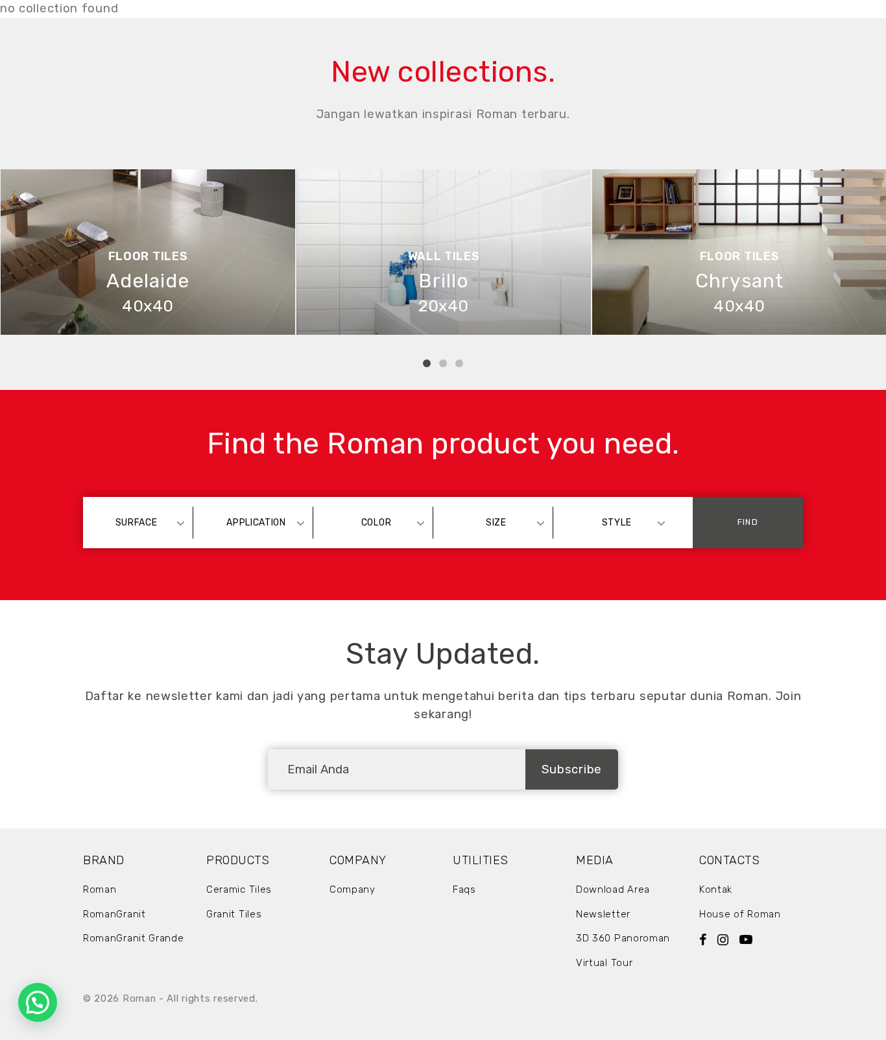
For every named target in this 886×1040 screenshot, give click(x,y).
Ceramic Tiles (239, 889)
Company (352, 889)
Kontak (715, 889)
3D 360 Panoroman (623, 938)
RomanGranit (114, 914)
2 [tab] (443, 363)
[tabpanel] (148, 252)
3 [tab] (459, 363)
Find (747, 522)
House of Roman (740, 914)
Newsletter (603, 914)
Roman (100, 889)
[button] (37, 1002)
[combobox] (143, 522)
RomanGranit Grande (133, 938)
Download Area (613, 889)
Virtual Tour (604, 963)
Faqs (464, 889)
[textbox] (143, 522)
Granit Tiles (233, 914)
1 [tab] (427, 363)
